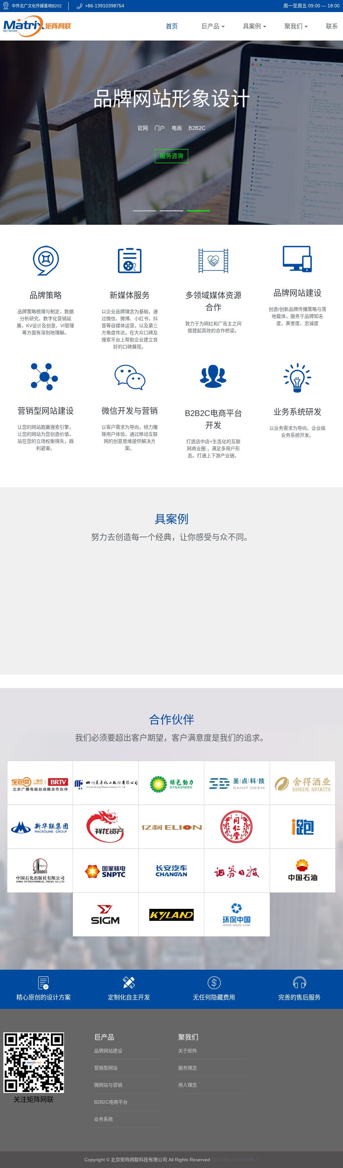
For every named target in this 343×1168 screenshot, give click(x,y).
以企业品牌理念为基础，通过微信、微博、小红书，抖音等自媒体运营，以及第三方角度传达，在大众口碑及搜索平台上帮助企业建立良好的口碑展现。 (129, 320)
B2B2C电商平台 (111, 1102)
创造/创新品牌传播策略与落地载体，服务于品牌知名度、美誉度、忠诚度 (297, 307)
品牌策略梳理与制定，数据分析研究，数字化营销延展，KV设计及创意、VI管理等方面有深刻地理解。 (45, 313)
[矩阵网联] (37, 25)
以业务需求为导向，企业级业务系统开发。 (297, 422)
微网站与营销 (108, 1085)
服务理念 (187, 1068)
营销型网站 (106, 1068)
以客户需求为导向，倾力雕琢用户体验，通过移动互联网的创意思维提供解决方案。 (129, 428)
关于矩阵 (187, 1050)
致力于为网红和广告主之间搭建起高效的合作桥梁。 (213, 312)
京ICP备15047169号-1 (235, 1159)
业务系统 (103, 1119)
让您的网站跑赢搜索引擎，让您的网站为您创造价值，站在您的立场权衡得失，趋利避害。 (45, 428)
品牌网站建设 (108, 1050)
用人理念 (187, 1085)
